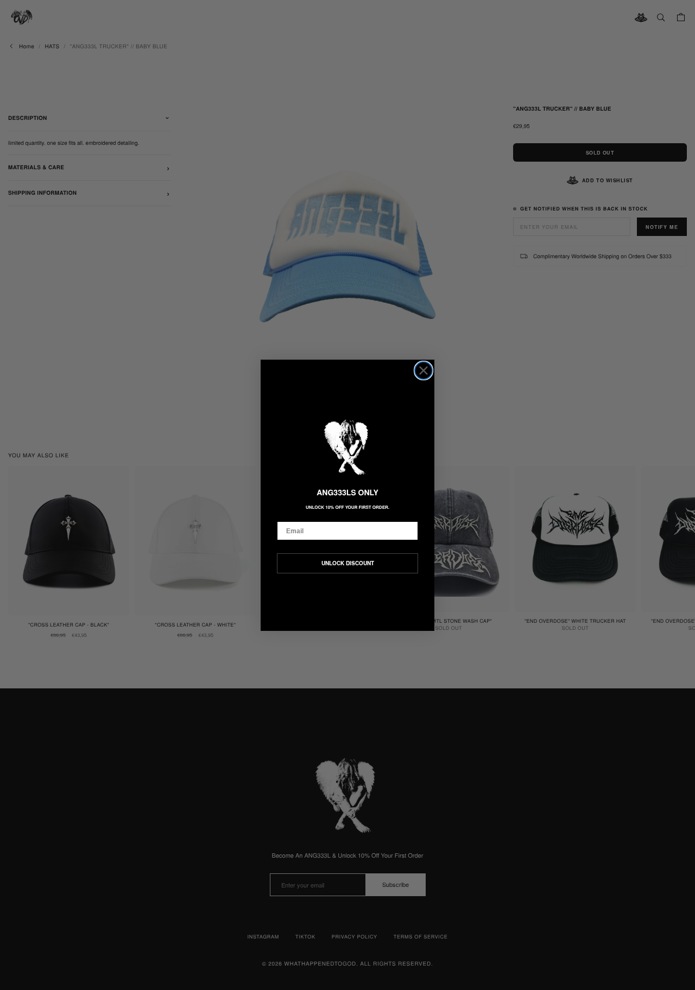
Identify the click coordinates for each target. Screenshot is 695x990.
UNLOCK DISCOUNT (347, 563)
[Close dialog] (423, 370)
